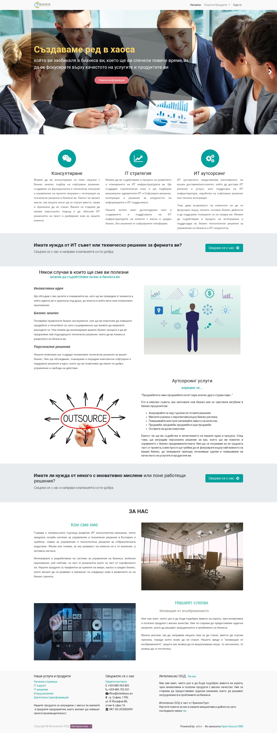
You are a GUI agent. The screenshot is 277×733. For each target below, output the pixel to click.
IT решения (41, 689)
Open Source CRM (232, 726)
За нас (192, 676)
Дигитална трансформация (51, 697)
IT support (40, 685)
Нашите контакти (116, 681)
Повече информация (112, 80)
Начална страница (45, 681)
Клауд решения (43, 693)
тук (184, 710)
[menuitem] (196, 5)
